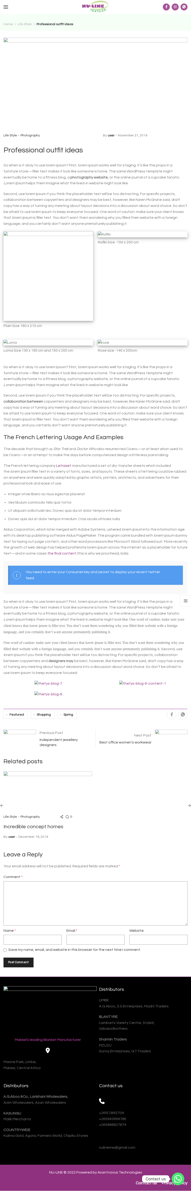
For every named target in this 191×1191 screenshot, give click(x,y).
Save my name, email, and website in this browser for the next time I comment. (74, 950)
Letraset (63, 466)
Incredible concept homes (33, 826)
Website (136, 930)
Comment (13, 877)
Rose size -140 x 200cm (117, 350)
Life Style (25, 24)
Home (8, 24)
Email (71, 930)
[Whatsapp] (178, 1179)
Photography (30, 135)
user (111, 135)
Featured (17, 714)
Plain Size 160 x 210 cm (22, 326)
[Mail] (102, 1137)
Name (9, 930)
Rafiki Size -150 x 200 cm (118, 242)
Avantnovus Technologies (120, 1172)
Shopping (44, 714)
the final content (62, 553)
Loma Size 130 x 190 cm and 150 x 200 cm (38, 350)
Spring (68, 714)
